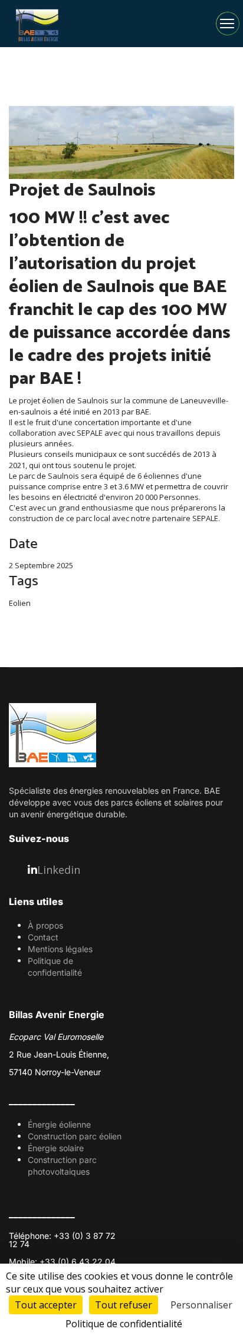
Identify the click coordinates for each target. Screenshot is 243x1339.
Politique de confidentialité (55, 966)
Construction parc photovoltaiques (62, 1165)
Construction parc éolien (74, 1136)
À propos (45, 925)
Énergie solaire (56, 1148)
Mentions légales (60, 949)
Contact (43, 937)
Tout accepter (46, 1304)
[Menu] (227, 23)
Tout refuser (123, 1304)
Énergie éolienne (59, 1124)
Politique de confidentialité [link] (123, 1323)
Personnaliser (201, 1304)
